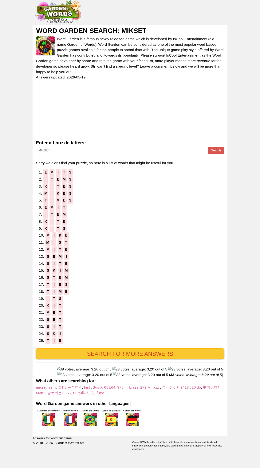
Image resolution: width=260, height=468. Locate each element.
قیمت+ (71, 393)
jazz (156, 387)
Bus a (97, 387)
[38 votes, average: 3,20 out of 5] (84, 369)
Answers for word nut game (52, 438)
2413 (185, 387)
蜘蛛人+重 (86, 393)
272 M (145, 387)
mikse (41, 387)
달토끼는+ (55, 393)
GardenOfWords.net (70, 443)
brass (133, 387)
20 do (196, 387)
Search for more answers (130, 354)
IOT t (62, 387)
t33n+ (40, 393)
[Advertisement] (130, 111)
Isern (52, 387)
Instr (87, 387)
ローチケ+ (170, 387)
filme (100, 393)
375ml (122, 387)
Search (216, 150)
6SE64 (109, 387)
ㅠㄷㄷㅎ (75, 387)
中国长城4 (211, 387)
